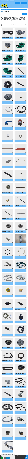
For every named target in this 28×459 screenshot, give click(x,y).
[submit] (24, 14)
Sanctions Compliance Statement (18, 455)
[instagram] (13, 0)
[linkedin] (12, 0)
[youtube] (10, 0)
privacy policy (4, 456)
